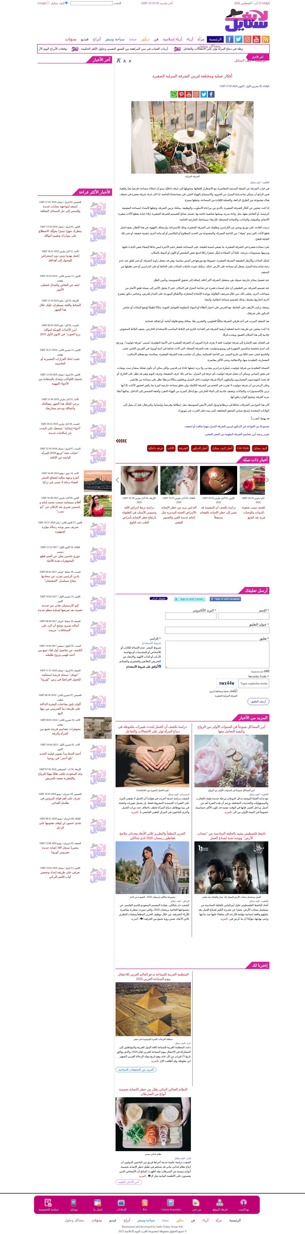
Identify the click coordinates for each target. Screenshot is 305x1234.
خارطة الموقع (220, 1209)
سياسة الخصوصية (49, 1209)
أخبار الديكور (199, 448)
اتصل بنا (97, 1209)
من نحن (196, 1209)
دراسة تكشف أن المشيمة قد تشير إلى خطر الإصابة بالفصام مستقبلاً (206, 512)
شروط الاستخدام (151, 643)
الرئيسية (260, 60)
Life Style (243, 448)
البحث (117, 3)
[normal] (124, 60)
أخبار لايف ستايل (222, 448)
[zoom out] (130, 60)
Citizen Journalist (171, 1209)
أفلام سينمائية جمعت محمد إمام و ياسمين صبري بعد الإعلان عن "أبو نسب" (60, 507)
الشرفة (255, 188)
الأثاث (260, 233)
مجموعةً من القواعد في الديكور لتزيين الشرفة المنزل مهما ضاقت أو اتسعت (226, 426)
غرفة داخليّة (155, 448)
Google (42, 3)
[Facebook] (225, 600)
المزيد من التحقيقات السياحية (136, 1069)
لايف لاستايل (242, 60)
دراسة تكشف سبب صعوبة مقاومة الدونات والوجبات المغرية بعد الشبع (245, 512)
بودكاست (244, 1209)
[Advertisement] (130, 21)
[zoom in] (119, 60)
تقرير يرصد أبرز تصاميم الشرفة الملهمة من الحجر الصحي (237, 434)
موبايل (74, 1209)
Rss (145, 1209)
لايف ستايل (58, 3)
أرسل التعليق (258, 701)
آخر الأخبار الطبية (128, 1182)
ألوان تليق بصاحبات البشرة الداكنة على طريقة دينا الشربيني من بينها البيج (60, 709)
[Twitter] (189, 600)
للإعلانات (122, 1209)
